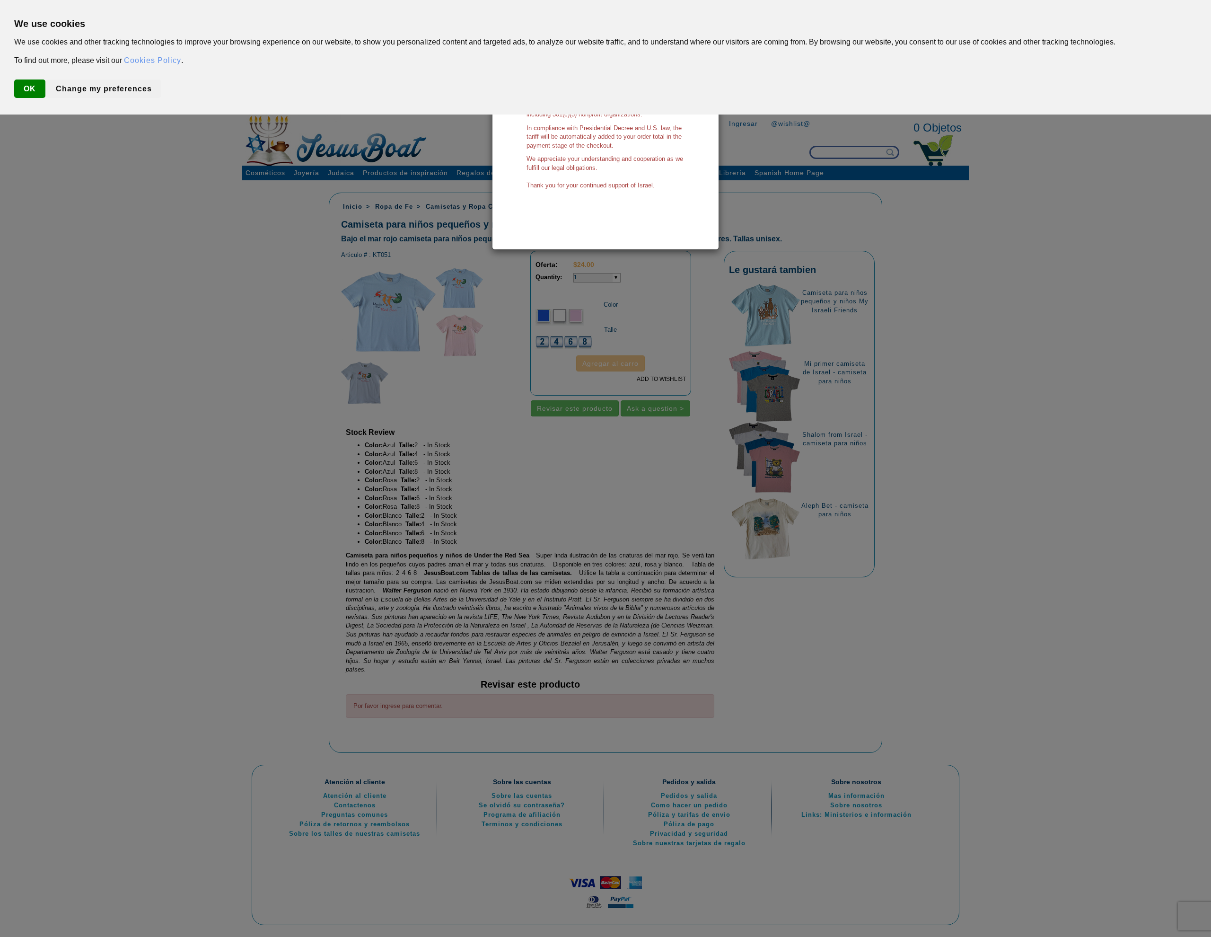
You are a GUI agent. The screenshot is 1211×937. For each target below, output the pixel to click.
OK (30, 89)
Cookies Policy (152, 60)
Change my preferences (104, 89)
